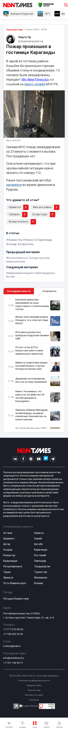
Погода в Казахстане (16, 598)
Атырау (7, 549)
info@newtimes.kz (13, 657)
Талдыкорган (42, 566)
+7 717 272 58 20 (13, 629)
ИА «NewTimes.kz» (35, 79)
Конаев (38, 583)
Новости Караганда (38, 240)
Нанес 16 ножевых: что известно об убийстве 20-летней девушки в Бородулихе (30, 396)
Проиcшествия (14, 29)
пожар (12, 244)
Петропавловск (12, 566)
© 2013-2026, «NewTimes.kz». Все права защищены (34, 676)
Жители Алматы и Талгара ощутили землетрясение (28, 259)
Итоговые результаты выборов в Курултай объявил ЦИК (32, 335)
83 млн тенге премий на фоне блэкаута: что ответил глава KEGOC (31, 320)
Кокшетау (9, 555)
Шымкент (9, 538)
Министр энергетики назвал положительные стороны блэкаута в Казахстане (31, 365)
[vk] (15, 459)
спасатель (27, 244)
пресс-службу (34, 84)
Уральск (8, 577)
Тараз (7, 572)
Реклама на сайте (34, 695)
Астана (7, 532)
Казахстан (15, 240)
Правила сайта (34, 685)
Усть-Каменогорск (14, 583)
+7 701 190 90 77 (13, 662)
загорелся (14, 185)
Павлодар (40, 560)
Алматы (39, 532)
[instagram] (31, 459)
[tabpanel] (34, 363)
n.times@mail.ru (11, 646)
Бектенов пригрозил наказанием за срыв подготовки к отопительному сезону (32, 304)
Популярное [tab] (49, 291)
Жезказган (40, 577)
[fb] (23, 459)
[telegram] (53, 459)
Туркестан (40, 572)
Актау (6, 544)
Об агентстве (34, 690)
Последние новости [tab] (18, 291)
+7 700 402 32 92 (13, 633)
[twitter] (46, 459)
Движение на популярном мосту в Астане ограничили (31, 380)
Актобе (38, 544)
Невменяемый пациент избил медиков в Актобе (30, 275)
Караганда (40, 549)
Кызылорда (10, 560)
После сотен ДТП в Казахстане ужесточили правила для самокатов (29, 350)
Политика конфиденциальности (34, 680)
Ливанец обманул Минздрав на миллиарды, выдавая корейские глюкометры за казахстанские (31, 415)
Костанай (40, 555)
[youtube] (39, 459)
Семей (38, 538)
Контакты (34, 700)
